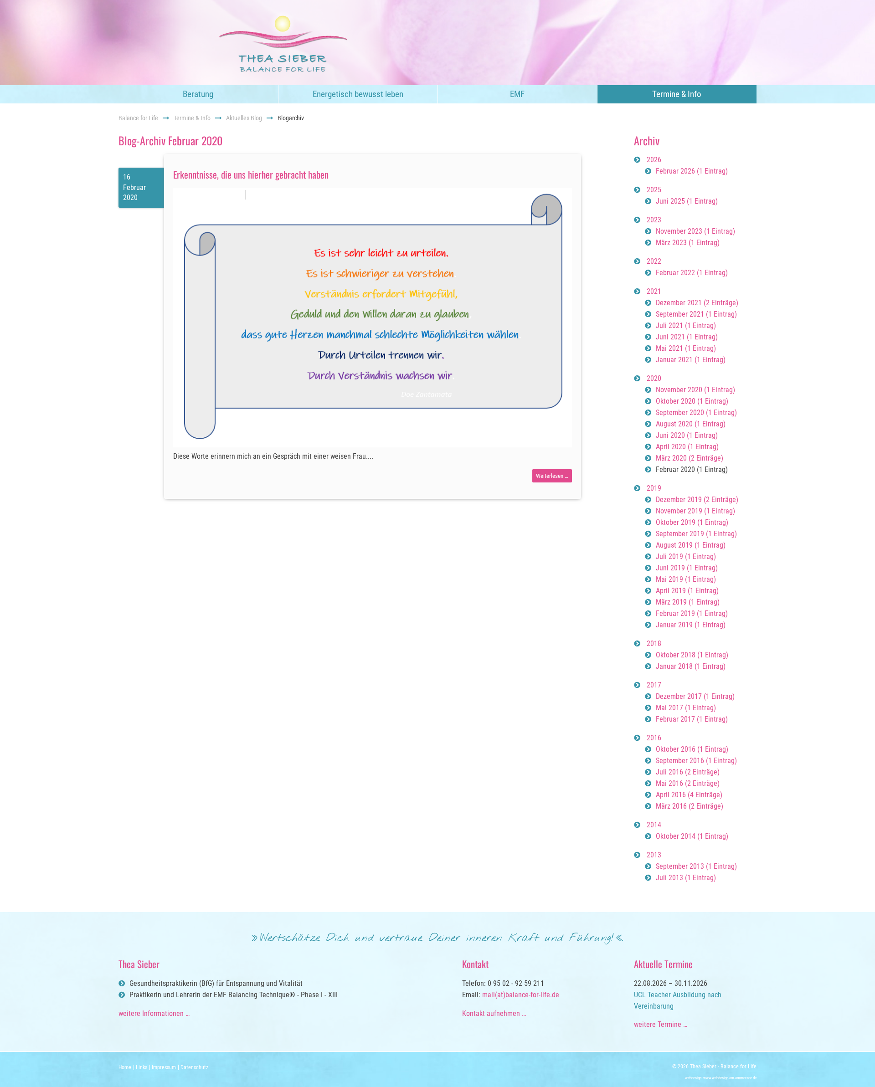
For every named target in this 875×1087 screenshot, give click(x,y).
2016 (654, 737)
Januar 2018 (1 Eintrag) (691, 666)
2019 (654, 488)
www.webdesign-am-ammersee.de (730, 1078)
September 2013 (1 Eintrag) (696, 866)
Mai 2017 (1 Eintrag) (686, 707)
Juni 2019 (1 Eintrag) (687, 568)
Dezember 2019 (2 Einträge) (697, 499)
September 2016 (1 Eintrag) (696, 760)
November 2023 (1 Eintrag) (695, 231)
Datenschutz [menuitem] (194, 1067)
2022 (654, 261)
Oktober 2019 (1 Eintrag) (692, 522)
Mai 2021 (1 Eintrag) (686, 348)
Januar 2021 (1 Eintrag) (691, 359)
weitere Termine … (660, 1024)
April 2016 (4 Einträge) (689, 794)
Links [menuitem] (141, 1067)
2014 (654, 824)
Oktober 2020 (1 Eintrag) (692, 401)
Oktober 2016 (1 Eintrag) (692, 749)
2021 (654, 291)
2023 (654, 219)
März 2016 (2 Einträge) (689, 806)
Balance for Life (138, 118)
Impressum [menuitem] (164, 1067)
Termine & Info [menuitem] (676, 94)
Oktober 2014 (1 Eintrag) (692, 836)
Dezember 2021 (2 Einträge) (697, 302)
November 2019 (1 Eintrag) (695, 511)
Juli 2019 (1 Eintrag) (686, 556)
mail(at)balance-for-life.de (520, 994)
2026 (654, 159)
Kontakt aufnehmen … (494, 1013)
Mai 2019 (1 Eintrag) (686, 579)
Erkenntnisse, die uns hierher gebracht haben (251, 174)
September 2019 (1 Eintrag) (696, 533)
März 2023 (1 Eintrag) (688, 242)
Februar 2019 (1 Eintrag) (692, 613)
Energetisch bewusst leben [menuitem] (358, 94)
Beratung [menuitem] (198, 94)
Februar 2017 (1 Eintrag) (692, 719)
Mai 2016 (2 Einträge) (688, 783)
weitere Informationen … (154, 1013)
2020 (654, 378)
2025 (654, 189)
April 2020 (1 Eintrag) (687, 446)
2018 (654, 643)
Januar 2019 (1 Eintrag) (691, 624)
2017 (654, 685)
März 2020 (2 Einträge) (689, 458)
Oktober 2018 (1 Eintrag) (692, 655)
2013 (654, 855)
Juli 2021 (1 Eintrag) (686, 325)
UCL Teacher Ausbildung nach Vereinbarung (677, 1000)
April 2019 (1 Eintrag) (687, 590)
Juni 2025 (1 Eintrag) (687, 201)
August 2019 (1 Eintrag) (691, 545)
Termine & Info (192, 118)
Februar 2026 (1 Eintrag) (692, 171)
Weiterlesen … (554, 477)
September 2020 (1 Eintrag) (696, 412)
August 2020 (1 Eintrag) (691, 424)
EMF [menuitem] (517, 94)
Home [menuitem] (124, 1067)
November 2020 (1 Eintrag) (695, 389)
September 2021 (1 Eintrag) (696, 314)
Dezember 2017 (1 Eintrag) (695, 696)
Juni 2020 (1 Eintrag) (687, 435)
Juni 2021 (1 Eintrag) (687, 337)
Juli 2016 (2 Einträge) (688, 772)
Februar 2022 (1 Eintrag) (692, 272)
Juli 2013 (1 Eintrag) (686, 877)
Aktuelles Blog (244, 118)
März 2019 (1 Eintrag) (688, 602)
